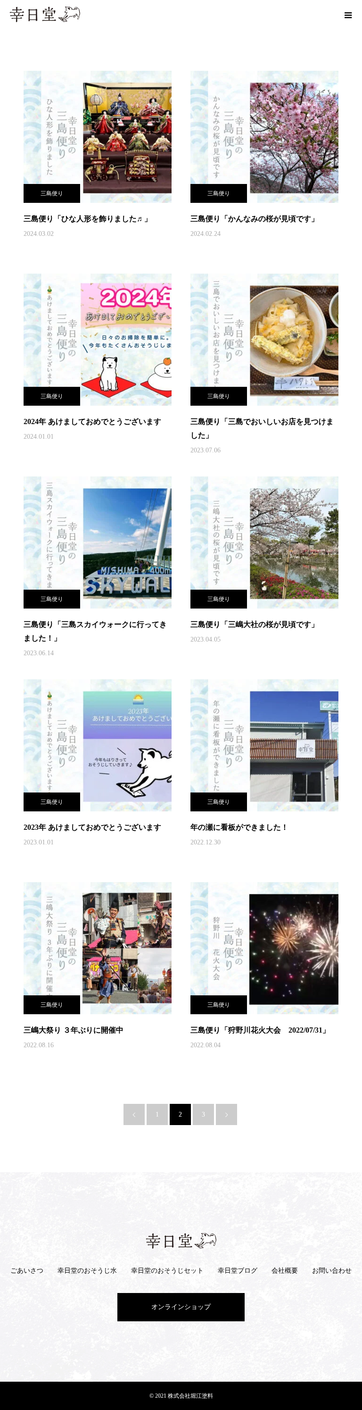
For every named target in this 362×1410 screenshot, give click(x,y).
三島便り (52, 193)
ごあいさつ (26, 1270)
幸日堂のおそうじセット (167, 1270)
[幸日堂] (181, 1241)
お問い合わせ (332, 1270)
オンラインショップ (181, 1306)
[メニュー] (348, 14)
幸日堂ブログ (237, 1270)
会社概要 (285, 1270)
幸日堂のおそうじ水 (87, 1270)
